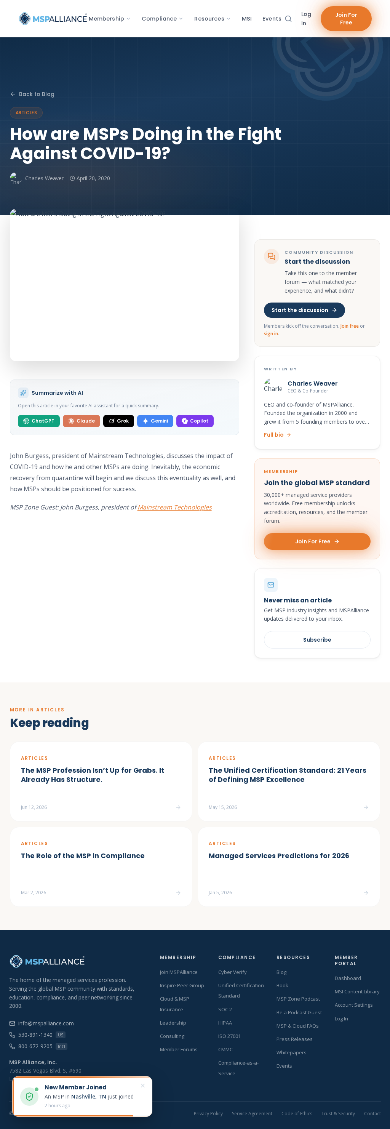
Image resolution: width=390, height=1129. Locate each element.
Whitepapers (292, 1052)
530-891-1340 (40, 1034)
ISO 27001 (229, 1036)
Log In (306, 18)
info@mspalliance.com (46, 1023)
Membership (106, 18)
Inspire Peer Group (182, 985)
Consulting (172, 1036)
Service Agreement (252, 1114)
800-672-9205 (41, 1046)
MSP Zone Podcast (298, 998)
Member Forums (179, 1049)
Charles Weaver (44, 178)
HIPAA (225, 1022)
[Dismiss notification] (143, 1086)
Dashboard (348, 978)
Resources (209, 18)
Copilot (199, 421)
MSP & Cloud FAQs (298, 1025)
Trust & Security (338, 1114)
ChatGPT (43, 421)
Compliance (159, 18)
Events (271, 18)
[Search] (288, 19)
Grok (123, 421)
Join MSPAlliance (179, 972)
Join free (349, 326)
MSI (247, 18)
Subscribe (317, 640)
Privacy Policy (208, 1114)
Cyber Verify (232, 972)
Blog (281, 972)
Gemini (159, 421)
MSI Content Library (357, 991)
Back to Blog (36, 94)
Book (282, 985)
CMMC (225, 1049)
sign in (271, 333)
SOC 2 (225, 1009)
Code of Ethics (296, 1114)
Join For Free (346, 18)
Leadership (173, 1022)
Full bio (274, 435)
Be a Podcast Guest (299, 1012)
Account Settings (354, 1004)
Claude (86, 421)
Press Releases (295, 1039)
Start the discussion (300, 310)
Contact (372, 1114)
